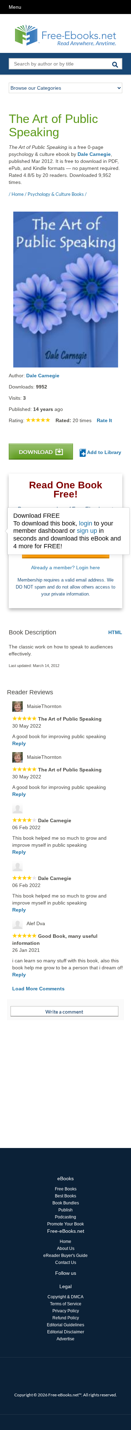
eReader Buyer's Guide (65, 1255)
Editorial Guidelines (65, 1324)
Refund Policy (65, 1317)
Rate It (104, 420)
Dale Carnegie (94, 154)
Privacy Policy (65, 1310)
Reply (19, 743)
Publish (65, 1210)
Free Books (66, 1189)
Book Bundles (65, 1203)
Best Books (65, 1196)
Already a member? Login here (65, 567)
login (85, 523)
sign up (87, 530)
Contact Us (65, 1262)
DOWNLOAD (36, 451)
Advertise (65, 1338)
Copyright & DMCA (65, 1296)
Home (65, 1241)
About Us (65, 1248)
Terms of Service (65, 1303)
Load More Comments (38, 988)
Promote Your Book (65, 1224)
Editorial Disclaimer (65, 1331)
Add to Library (103, 452)
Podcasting (65, 1217)
